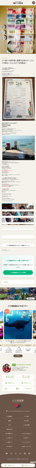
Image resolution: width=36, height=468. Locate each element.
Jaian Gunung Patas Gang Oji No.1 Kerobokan (19, 411)
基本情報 (6, 282)
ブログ (9, 425)
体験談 (9, 420)
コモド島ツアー (9, 446)
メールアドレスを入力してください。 (6, 250)
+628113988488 (10, 377)
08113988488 (26, 377)
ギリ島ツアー (26, 438)
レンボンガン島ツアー (26, 433)
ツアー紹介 (26, 416)
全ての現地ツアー (10, 433)
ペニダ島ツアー (9, 438)
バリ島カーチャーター (26, 446)
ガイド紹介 (26, 420)
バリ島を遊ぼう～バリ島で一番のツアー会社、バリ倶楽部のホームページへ (10, 203)
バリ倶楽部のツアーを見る (18, 272)
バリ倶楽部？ (10, 416)
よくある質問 (26, 425)
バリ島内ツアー (9, 442)
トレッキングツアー (26, 442)
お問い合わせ (10, 429)
